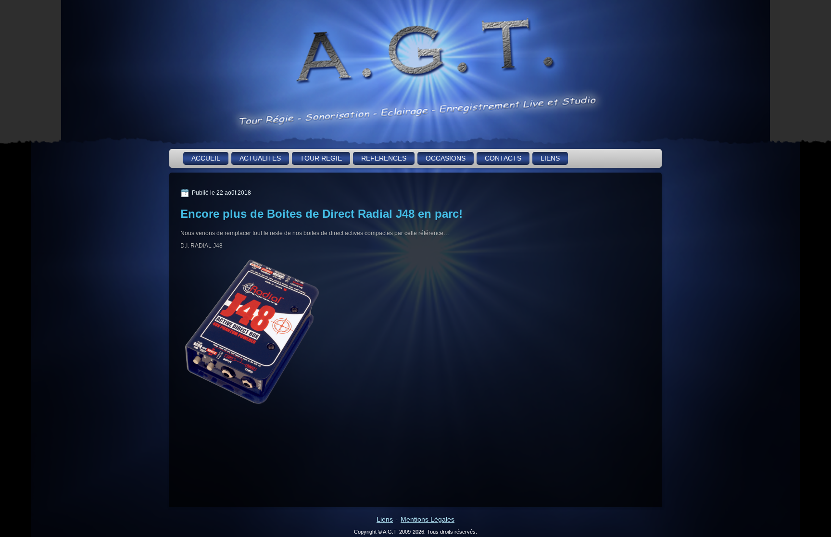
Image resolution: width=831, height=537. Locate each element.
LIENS (550, 158)
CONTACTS (503, 158)
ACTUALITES (260, 158)
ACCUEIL (205, 158)
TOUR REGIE (321, 158)
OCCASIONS (446, 158)
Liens (385, 519)
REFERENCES (383, 158)
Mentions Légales (427, 519)
